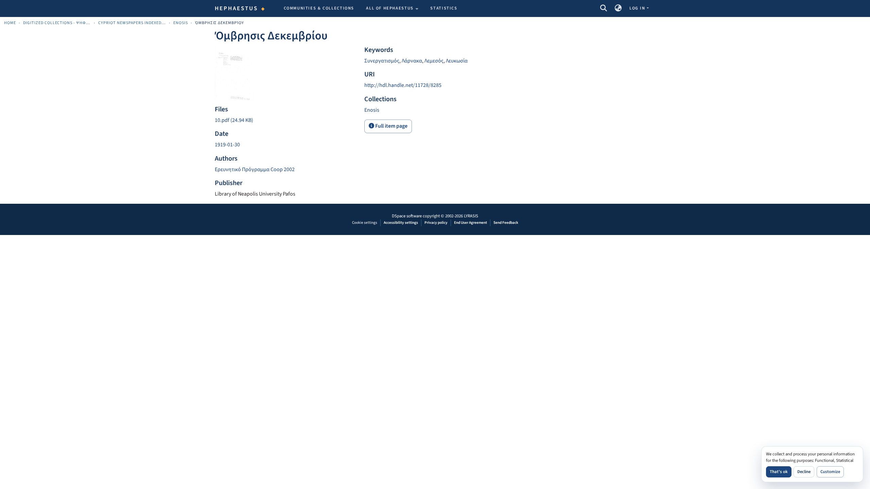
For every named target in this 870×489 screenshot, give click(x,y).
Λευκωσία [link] (457, 61)
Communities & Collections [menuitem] (319, 8)
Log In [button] (637, 8)
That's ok (779, 472)
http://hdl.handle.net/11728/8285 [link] (402, 85)
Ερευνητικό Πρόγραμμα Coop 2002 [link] (255, 169)
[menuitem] (392, 8)
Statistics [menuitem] (443, 8)
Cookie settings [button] (364, 222)
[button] (603, 8)
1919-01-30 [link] (227, 144)
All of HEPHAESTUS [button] (390, 8)
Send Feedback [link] (505, 222)
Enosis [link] (180, 23)
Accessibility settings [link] (401, 222)
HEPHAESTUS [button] (236, 8)
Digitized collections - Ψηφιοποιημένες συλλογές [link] (57, 23)
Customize (830, 472)
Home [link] (10, 23)
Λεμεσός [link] (433, 61)
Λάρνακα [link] (412, 61)
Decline (804, 472)
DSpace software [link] (407, 216)
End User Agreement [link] (470, 222)
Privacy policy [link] (436, 222)
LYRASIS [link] (471, 216)
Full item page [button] (390, 126)
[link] (285, 120)
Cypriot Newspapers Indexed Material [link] (132, 23)
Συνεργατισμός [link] (381, 61)
